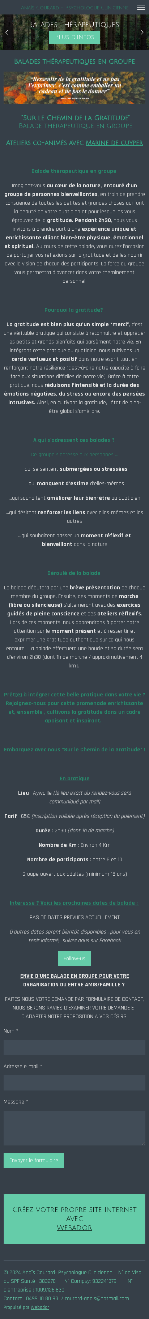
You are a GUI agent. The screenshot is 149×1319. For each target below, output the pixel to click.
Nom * (11, 1031)
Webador (74, 1228)
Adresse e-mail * (23, 1066)
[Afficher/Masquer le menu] (141, 7)
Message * (16, 1102)
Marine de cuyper (114, 143)
